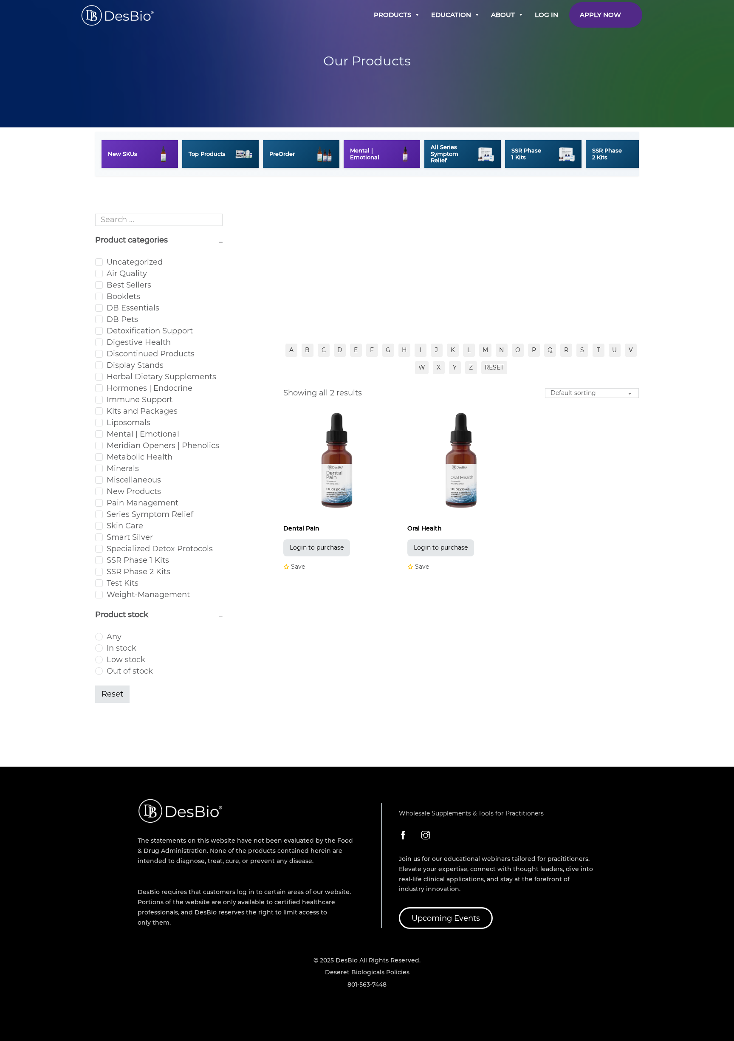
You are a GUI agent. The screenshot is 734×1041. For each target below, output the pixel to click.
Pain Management (142, 503)
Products (392, 15)
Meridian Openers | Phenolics (163, 445)
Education (451, 15)
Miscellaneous (134, 480)
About (503, 15)
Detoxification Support (150, 331)
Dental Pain (301, 528)
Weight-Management (148, 594)
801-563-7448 (367, 984)
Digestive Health (139, 342)
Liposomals (128, 422)
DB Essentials (133, 308)
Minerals (123, 468)
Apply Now (600, 15)
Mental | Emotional (143, 434)
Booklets (123, 296)
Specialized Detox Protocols (160, 548)
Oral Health (424, 528)
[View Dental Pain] (337, 460)
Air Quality (127, 273)
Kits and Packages (142, 411)
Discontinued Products (151, 353)
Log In (546, 15)
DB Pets (122, 319)
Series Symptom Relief (150, 514)
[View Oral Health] (461, 460)
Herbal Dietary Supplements (161, 376)
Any (114, 636)
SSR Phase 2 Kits (138, 571)
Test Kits (122, 583)
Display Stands (135, 365)
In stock (121, 648)
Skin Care (125, 525)
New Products (134, 491)
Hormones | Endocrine (149, 388)
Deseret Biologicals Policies (367, 972)
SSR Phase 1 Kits (138, 560)
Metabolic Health (139, 457)
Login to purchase (317, 547)
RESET (494, 367)
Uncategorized (135, 262)
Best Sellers (129, 285)
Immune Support (139, 399)
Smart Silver (130, 537)
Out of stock (130, 671)
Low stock (126, 659)
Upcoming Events (446, 918)
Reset (112, 694)
